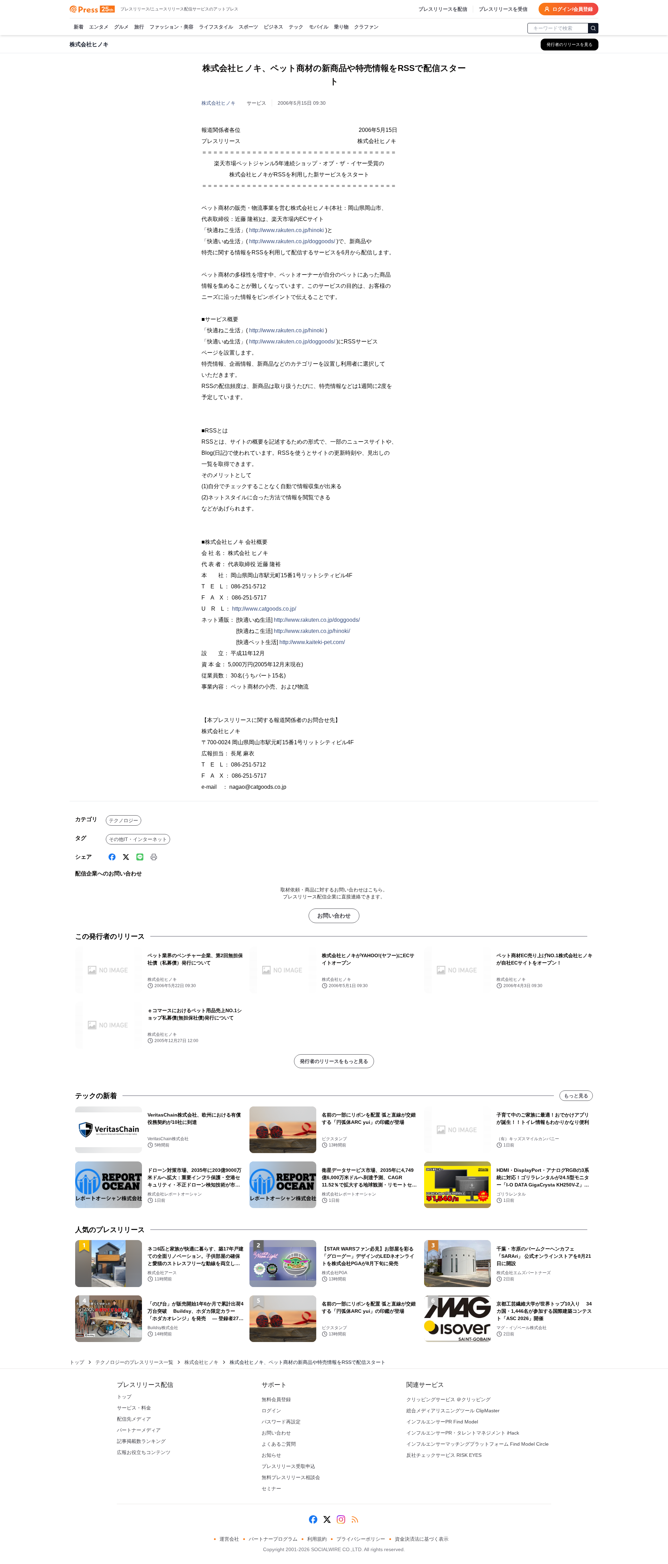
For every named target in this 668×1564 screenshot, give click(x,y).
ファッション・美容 (171, 27)
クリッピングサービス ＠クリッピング (448, 1399)
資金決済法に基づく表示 (421, 1539)
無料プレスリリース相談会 (291, 1477)
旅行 (139, 27)
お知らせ (271, 1455)
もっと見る (576, 1095)
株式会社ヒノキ (218, 103)
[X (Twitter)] (125, 857)
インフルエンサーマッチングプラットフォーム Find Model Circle (477, 1444)
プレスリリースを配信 (443, 9)
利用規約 (317, 1539)
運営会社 (229, 1539)
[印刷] (153, 857)
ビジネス (273, 27)
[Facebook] (112, 857)
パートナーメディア (139, 1430)
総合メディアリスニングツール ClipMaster (453, 1410)
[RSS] (355, 1519)
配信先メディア (134, 1419)
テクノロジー (123, 820)
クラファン (366, 27)
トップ (77, 1362)
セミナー (271, 1488)
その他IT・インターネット (138, 839)
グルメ (121, 27)
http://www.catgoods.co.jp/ (264, 609)
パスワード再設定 (281, 1421)
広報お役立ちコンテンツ (143, 1452)
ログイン (271, 1410)
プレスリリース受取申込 (288, 1466)
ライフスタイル (216, 27)
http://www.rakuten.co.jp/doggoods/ (292, 241)
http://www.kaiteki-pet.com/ (312, 642)
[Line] (139, 857)
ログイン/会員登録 (572, 9)
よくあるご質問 (279, 1444)
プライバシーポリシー (360, 1539)
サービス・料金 (134, 1408)
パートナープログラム (273, 1539)
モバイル (318, 27)
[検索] (593, 28)
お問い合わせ (334, 916)
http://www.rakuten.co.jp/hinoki (286, 230)
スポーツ (248, 27)
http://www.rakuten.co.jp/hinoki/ (312, 631)
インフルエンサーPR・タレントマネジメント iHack (462, 1433)
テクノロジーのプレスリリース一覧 (134, 1362)
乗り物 (341, 27)
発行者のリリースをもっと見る (334, 1061)
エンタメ (99, 27)
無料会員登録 (276, 1399)
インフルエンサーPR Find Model (442, 1421)
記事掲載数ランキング (141, 1441)
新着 (79, 27)
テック (296, 27)
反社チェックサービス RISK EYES (444, 1455)
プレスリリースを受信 (503, 9)
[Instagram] (341, 1519)
